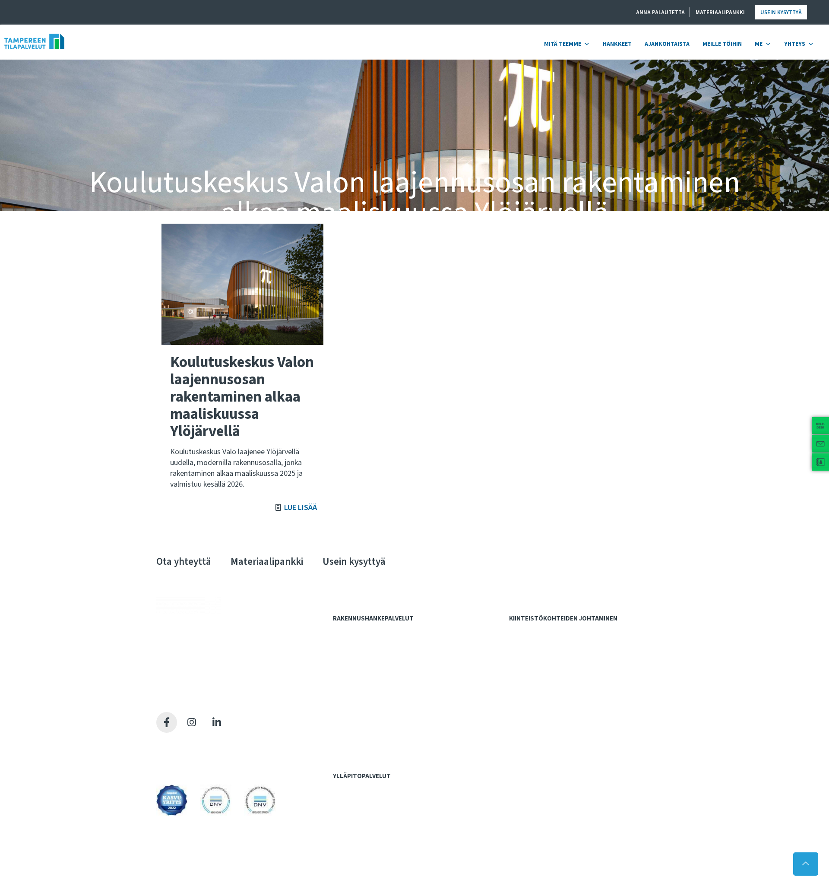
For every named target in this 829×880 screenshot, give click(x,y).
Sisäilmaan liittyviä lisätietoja (552, 712)
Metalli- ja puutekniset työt (373, 806)
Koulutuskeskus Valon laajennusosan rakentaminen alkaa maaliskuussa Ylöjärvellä (242, 396)
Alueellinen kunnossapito (371, 797)
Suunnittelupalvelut (363, 676)
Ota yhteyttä (183, 561)
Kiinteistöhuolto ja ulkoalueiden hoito (563, 667)
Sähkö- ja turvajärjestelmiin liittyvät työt (390, 824)
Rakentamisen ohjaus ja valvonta (381, 738)
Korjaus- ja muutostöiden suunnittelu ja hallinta (575, 658)
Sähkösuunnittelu (361, 712)
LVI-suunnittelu (357, 703)
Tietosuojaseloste (182, 753)
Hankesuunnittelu (361, 658)
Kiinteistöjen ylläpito (365, 789)
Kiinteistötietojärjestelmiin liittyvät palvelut (571, 649)
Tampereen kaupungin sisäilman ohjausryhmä (574, 721)
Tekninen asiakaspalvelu (369, 843)
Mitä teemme (562, 44)
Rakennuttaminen (360, 721)
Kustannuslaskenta (363, 667)
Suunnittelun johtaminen (370, 729)
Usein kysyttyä (781, 12)
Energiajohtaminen (539, 676)
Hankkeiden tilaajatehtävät (373, 640)
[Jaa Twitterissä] (191, 722)
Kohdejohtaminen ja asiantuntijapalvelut (570, 631)
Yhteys (794, 44)
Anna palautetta (660, 12)
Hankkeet (617, 44)
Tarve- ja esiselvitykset (369, 649)
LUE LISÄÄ (300, 507)
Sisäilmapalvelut (534, 685)
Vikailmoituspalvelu (364, 851)
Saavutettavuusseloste (190, 764)
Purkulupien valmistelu (368, 694)
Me (759, 44)
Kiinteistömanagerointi (545, 640)
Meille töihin (722, 44)
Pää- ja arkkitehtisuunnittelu (374, 685)
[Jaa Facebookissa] (166, 722)
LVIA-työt (350, 815)
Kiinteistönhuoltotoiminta (372, 833)
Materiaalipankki (720, 12)
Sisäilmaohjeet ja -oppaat (548, 703)
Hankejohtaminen (360, 631)
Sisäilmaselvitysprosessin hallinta (559, 694)
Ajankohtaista (667, 44)
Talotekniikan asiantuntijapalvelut (382, 748)
